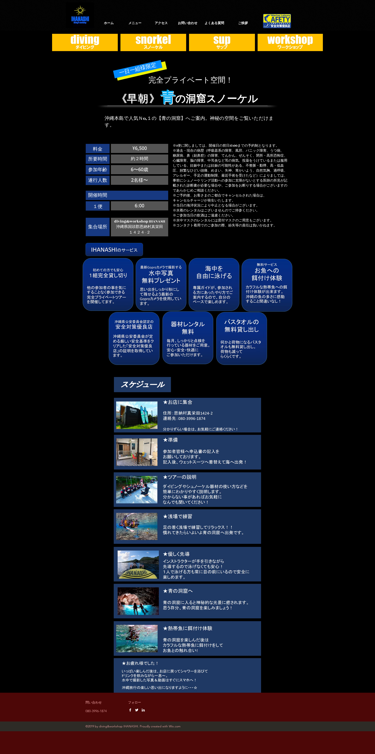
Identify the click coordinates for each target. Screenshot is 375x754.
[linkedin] (143, 710)
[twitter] (137, 710)
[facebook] (130, 710)
